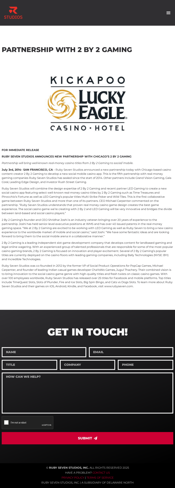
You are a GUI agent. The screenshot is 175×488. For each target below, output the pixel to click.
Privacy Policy (73, 477)
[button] (168, 13)
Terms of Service (100, 477)
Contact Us (101, 472)
